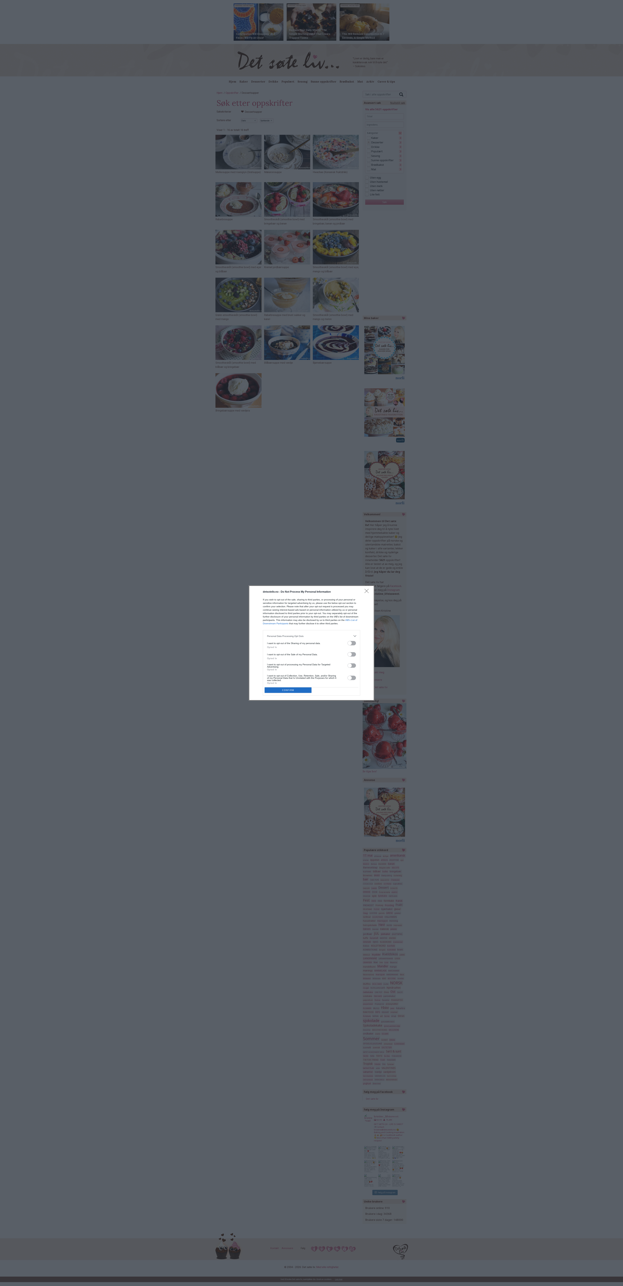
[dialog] (311, 643)
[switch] (352, 643)
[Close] (368, 592)
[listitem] (311, 636)
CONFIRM (288, 690)
